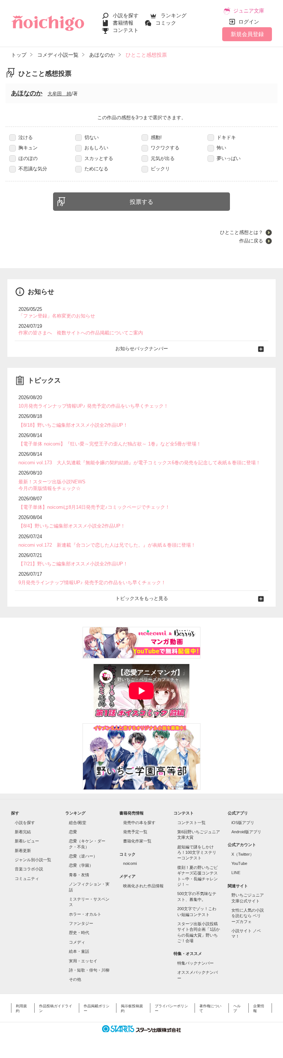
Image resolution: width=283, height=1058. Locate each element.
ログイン (248, 22)
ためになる (96, 168)
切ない (91, 137)
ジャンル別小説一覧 (33, 860)
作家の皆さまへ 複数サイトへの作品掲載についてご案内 (80, 332)
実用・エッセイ (83, 961)
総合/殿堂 (77, 822)
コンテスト (126, 30)
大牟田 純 (59, 93)
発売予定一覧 (135, 832)
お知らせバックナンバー (141, 348)
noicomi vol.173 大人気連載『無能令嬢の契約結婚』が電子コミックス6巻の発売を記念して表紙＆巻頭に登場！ (139, 462)
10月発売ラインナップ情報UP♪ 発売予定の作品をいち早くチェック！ (93, 406)
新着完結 (23, 832)
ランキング (173, 15)
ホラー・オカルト (85, 914)
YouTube (239, 863)
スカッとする (98, 158)
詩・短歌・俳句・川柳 (89, 970)
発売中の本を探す (139, 822)
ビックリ (160, 168)
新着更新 (23, 850)
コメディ (77, 942)
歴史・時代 (79, 932)
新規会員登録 (247, 34)
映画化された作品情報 (143, 886)
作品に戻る (251, 241)
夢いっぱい (229, 158)
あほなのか (26, 93)
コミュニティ (27, 878)
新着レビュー (27, 841)
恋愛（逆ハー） (83, 856)
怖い (221, 147)
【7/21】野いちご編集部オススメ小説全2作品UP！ (73, 564)
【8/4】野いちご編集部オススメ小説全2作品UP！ (71, 526)
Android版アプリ (246, 832)
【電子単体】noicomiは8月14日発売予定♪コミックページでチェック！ (94, 507)
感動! (156, 137)
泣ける (25, 137)
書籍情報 (123, 23)
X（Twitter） (242, 854)
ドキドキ (226, 137)
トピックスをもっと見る (141, 598)
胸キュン (28, 147)
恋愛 (73, 832)
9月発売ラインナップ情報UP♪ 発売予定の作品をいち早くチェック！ (92, 582)
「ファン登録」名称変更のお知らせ (56, 316)
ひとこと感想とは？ (241, 232)
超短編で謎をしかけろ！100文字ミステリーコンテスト (196, 852)
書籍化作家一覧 (137, 841)
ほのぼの (28, 158)
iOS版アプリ (242, 822)
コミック (166, 23)
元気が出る (163, 158)
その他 (75, 979)
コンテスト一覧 (191, 822)
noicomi (130, 863)
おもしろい (96, 147)
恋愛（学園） (81, 865)
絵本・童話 (79, 951)
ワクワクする (165, 147)
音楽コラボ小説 (29, 869)
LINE (235, 872)
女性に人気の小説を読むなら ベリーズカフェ (247, 916)
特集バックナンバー (195, 963)
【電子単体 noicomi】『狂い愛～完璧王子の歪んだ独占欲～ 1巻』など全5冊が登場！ (109, 444)
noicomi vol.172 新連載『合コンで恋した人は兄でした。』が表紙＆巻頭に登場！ (107, 545)
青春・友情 (79, 875)
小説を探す (126, 15)
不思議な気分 (32, 168)
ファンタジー (81, 923)
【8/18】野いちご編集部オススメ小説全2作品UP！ (73, 425)
